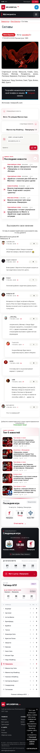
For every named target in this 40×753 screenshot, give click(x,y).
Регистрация (27, 1)
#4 (23, 344)
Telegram (31, 93)
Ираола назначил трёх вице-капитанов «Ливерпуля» (19, 201)
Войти (36, 1)
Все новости (34, 158)
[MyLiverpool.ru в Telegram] (36, 7)
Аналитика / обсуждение (21, 450)
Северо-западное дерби (15, 137)
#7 (23, 381)
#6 (21, 363)
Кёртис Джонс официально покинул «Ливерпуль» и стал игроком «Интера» (22, 169)
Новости (4, 719)
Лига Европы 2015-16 (14, 141)
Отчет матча (20, 523)
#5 (17, 280)
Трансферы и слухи (14, 164)
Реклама (4, 732)
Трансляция (5, 724)
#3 (21, 319)
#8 (17, 262)
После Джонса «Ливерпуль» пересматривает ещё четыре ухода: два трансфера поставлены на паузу (24, 442)
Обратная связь (6, 735)
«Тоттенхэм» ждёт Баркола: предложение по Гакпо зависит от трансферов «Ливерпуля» (24, 466)
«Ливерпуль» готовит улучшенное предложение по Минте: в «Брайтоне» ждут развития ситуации (21, 213)
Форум (23, 719)
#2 (17, 295)
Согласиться (32, 748)
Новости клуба (12, 186)
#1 (17, 407)
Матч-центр (4, 722)
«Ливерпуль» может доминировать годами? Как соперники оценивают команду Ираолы (25, 454)
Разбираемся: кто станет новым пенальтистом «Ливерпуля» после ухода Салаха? (25, 478)
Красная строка (13, 197)
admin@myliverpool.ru (8, 750)
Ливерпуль (5, 21)
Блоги (22, 722)
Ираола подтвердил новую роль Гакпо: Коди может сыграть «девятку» (20, 190)
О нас (3, 730)
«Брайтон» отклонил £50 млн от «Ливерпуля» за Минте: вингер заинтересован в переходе (24, 490)
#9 (17, 243)
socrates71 (26, 35)
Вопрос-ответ (17, 474)
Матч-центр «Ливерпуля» (22, 574)
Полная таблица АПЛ (20, 694)
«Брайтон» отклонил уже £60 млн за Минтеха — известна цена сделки (22, 180)
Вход (24, 425)
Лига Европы (15, 21)
